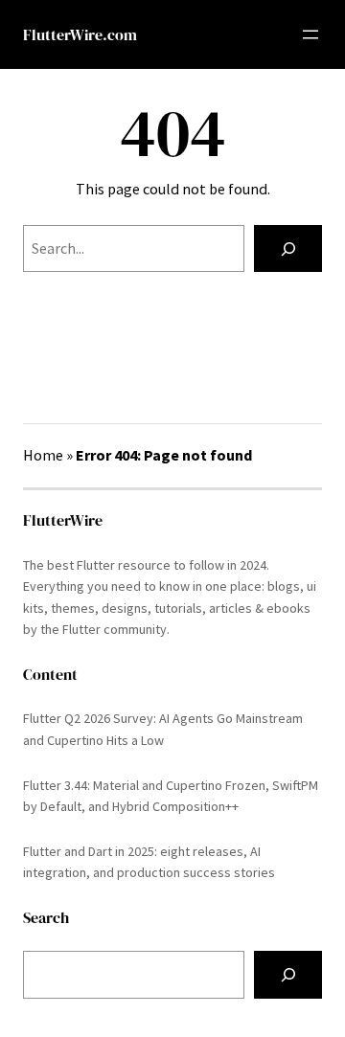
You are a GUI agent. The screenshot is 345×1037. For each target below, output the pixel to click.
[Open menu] (310, 34)
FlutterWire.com (80, 34)
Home (43, 454)
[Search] (288, 248)
